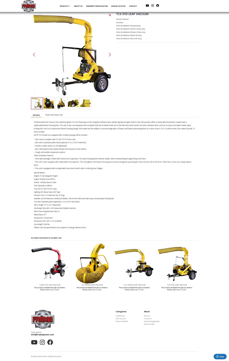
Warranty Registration (152, 321)
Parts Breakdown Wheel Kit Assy (129, 35)
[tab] (38, 115)
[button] (110, 17)
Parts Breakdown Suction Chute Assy (130, 29)
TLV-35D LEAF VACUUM (177, 285)
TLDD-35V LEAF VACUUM (49, 285)
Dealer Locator (149, 324)
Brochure (119, 22)
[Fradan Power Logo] (28, 6)
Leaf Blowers (120, 316)
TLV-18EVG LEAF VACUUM (135, 285)
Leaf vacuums (121, 319)
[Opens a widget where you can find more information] (220, 357)
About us (147, 316)
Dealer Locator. (54, 290)
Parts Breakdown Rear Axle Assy (129, 38)
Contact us (148, 319)
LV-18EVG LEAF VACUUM (92, 285)
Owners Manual (122, 19)
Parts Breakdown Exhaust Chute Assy (130, 32)
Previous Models (122, 321)
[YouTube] (147, 5)
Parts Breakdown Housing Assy (128, 25)
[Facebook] (157, 5)
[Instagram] (152, 5)
